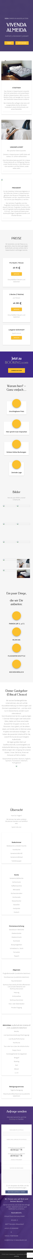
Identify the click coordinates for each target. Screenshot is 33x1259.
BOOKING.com (16, 362)
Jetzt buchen (22, 43)
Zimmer (9, 43)
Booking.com (13, 1119)
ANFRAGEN (16, 274)
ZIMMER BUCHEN (16, 370)
